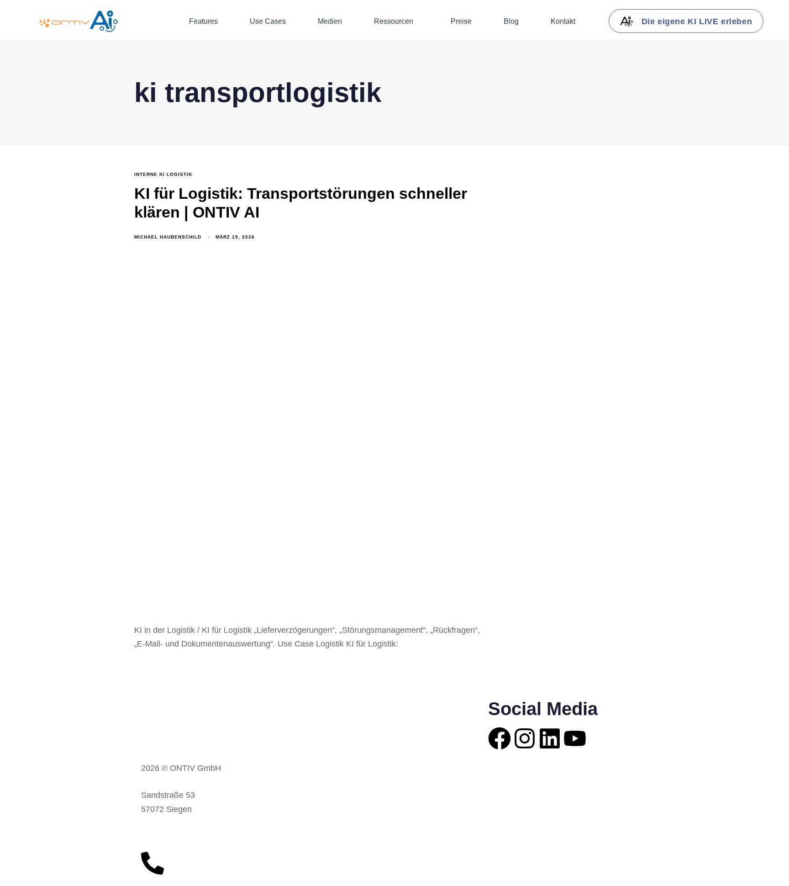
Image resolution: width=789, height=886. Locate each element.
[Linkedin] (549, 738)
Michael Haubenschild (167, 236)
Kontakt (563, 21)
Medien (330, 21)
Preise (461, 21)
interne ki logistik (163, 174)
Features (203, 21)
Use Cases (268, 21)
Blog (511, 21)
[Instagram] (524, 738)
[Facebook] (499, 738)
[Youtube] (574, 738)
